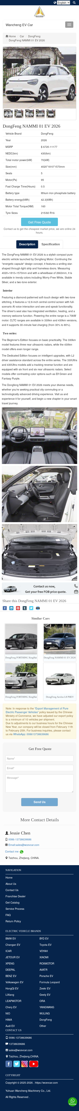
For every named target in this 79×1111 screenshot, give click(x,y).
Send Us (40, 802)
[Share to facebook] (5, 607)
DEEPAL (10, 969)
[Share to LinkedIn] (11, 607)
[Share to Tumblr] (25, 607)
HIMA (9, 1019)
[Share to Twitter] (31, 607)
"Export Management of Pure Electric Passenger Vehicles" (37, 710)
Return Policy (13, 921)
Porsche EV (46, 976)
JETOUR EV (13, 957)
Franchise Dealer (16, 896)
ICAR (9, 951)
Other (43, 1026)
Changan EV (13, 944)
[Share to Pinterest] (18, 607)
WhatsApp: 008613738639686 (31, 734)
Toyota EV (45, 944)
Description (27, 244)
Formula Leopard (50, 982)
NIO (8, 1013)
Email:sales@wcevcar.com (23, 845)
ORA (42, 1001)
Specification (51, 244)
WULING (45, 1013)
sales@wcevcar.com (21, 1050)
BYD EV (44, 938)
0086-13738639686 (19, 839)
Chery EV (11, 1007)
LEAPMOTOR (13, 1001)
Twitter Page (16, 1064)
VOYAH (44, 951)
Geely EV (45, 994)
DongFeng (46, 1019)
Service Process (15, 909)
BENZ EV (11, 976)
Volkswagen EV (14, 982)
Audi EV (10, 1026)
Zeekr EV (45, 988)
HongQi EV (12, 988)
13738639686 (16, 1044)
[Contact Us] (72, 1101)
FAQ (8, 915)
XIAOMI (44, 957)
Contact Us (12, 890)
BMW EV (11, 938)
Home (9, 877)
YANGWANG (47, 1007)
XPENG (10, 963)
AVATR (43, 969)
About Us (11, 884)
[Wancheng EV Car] (39, 11)
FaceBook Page (9, 1064)
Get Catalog (12, 902)
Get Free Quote (39, 222)
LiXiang (10, 994)
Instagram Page (24, 1064)
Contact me (12, 851)
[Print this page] (38, 607)
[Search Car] (74, 2)
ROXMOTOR (47, 963)
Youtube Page (33, 1064)
